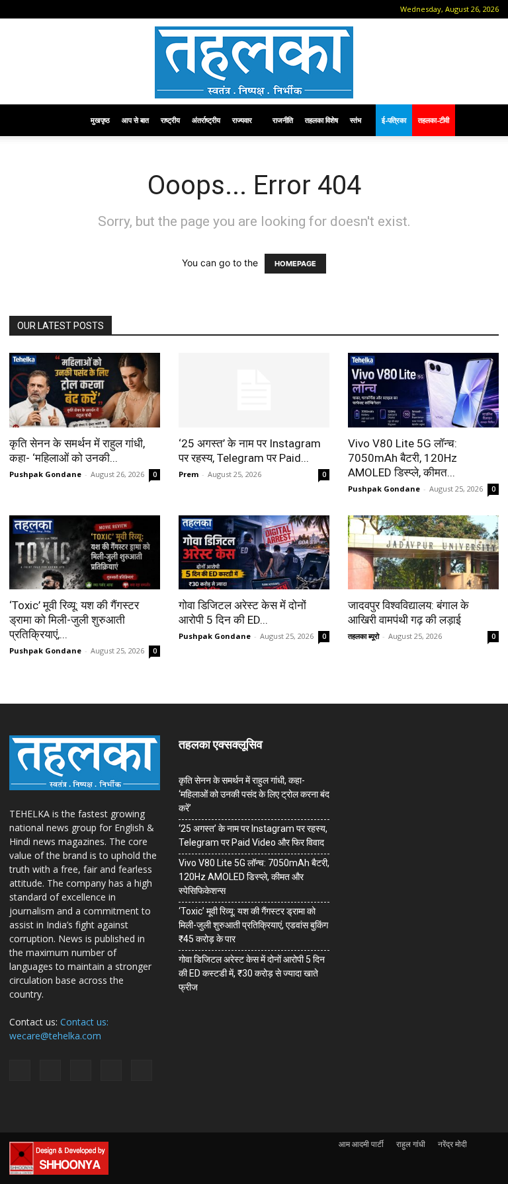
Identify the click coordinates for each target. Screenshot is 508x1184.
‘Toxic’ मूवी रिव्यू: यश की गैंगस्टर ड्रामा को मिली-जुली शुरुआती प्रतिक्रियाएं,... (74, 620)
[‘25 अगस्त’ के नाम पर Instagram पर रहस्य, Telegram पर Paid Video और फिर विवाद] (254, 390)
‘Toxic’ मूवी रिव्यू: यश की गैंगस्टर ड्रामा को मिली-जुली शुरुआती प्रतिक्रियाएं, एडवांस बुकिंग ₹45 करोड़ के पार (253, 925)
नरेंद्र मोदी (452, 1144)
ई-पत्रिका (394, 120)
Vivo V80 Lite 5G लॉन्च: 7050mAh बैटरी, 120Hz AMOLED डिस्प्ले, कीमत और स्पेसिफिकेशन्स (254, 877)
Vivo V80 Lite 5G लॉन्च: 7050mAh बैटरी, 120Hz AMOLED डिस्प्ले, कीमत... (402, 458)
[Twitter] (104, 9)
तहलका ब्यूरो (363, 636)
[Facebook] (39, 9)
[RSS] (83, 9)
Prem (188, 474)
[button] (19, 9)
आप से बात (135, 120)
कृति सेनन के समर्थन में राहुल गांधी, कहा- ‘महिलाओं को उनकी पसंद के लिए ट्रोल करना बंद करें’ (254, 794)
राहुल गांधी (410, 1144)
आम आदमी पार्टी (361, 1144)
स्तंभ (355, 120)
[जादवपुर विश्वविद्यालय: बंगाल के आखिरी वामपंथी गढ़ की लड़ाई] (423, 552)
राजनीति (283, 120)
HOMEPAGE (295, 263)
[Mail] (61, 9)
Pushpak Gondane (45, 474)
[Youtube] (126, 9)
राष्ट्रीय (170, 120)
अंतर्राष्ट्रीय (206, 120)
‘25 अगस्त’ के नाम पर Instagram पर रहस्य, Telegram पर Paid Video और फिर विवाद (253, 835)
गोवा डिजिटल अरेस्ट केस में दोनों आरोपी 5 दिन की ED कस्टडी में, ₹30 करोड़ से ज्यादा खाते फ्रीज (252, 973)
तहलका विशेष (321, 120)
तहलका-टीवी (433, 120)
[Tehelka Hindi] (254, 62)
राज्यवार (242, 120)
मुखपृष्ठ (100, 120)
